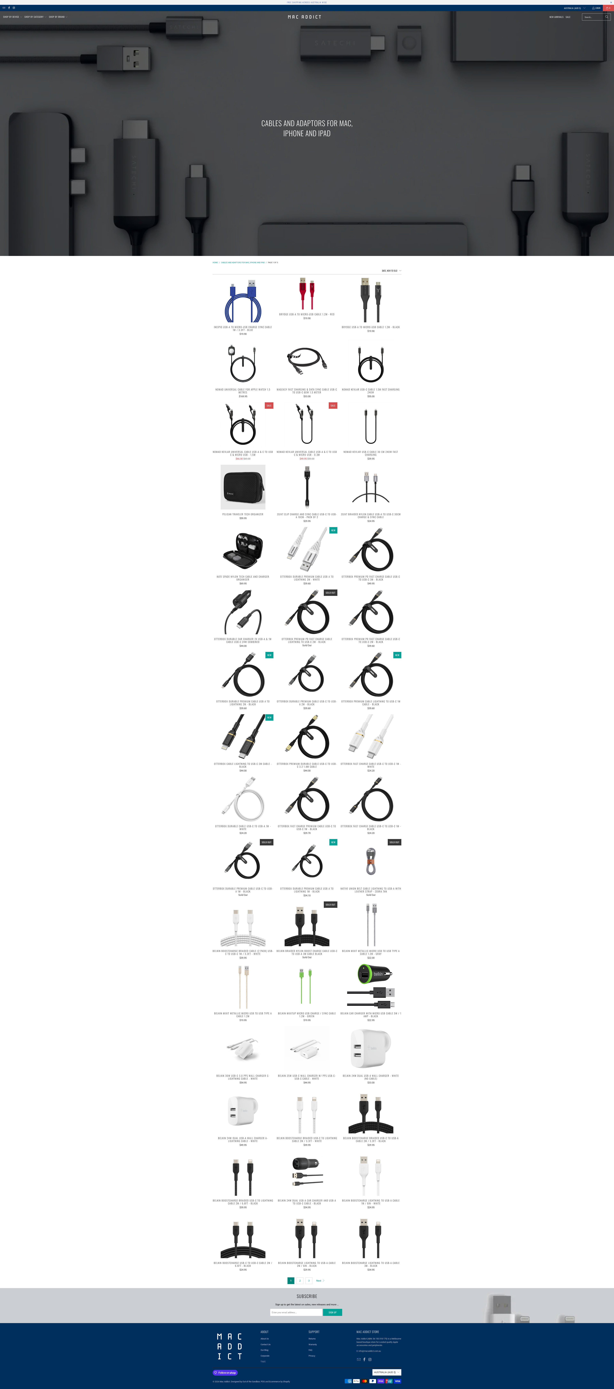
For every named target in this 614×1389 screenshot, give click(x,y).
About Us (265, 1338)
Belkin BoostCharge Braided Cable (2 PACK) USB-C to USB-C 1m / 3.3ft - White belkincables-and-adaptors (243, 923)
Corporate (265, 1356)
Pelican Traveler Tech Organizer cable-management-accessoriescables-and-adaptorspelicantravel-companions (243, 487)
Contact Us (266, 1344)
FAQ (310, 1350)
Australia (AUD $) (573, 8)
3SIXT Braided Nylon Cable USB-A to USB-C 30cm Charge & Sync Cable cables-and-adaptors (371, 487)
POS (263, 1381)
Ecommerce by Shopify (279, 1381)
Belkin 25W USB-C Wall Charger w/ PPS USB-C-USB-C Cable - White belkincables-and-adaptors (307, 1048)
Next (319, 1280)
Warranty (313, 1344)
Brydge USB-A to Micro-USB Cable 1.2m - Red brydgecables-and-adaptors (307, 294)
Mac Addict (225, 1381)
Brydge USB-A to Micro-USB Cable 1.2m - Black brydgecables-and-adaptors (371, 300)
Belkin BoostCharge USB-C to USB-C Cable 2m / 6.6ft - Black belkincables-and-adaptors (243, 1235)
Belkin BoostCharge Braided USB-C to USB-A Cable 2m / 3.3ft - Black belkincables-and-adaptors (371, 1111)
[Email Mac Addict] (3, 8)
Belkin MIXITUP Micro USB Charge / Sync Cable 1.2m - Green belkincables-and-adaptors (307, 986)
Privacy (312, 1356)
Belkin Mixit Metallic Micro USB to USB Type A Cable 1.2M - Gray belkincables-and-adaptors (371, 923)
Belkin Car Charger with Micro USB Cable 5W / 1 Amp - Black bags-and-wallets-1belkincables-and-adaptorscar (371, 986)
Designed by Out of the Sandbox (245, 1381)
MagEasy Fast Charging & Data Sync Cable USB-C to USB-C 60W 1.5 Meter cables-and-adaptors (307, 362)
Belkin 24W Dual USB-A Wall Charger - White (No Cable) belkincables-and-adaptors (371, 1048)
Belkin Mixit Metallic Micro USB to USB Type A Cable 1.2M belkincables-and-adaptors (243, 986)
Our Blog (264, 1350)
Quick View (243, 307)
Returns (312, 1338)
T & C (263, 1361)
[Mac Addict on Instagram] (13, 8)
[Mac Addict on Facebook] (8, 8)
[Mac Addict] (304, 17)
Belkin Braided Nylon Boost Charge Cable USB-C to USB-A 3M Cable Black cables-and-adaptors (307, 923)
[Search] (607, 16)
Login (597, 8)
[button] (12, 17)
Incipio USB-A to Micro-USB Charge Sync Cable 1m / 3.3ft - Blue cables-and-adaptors (243, 300)
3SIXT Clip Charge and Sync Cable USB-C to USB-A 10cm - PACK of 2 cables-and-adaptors (307, 487)
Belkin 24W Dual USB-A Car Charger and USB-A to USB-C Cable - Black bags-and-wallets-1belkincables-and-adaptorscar (307, 1173)
